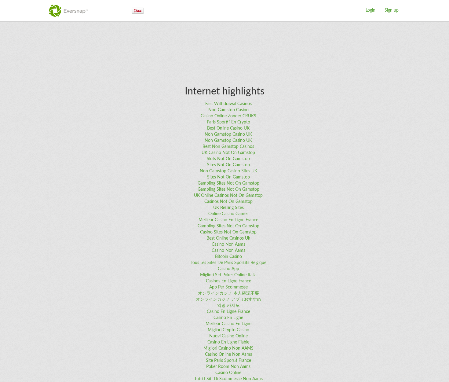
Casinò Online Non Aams (228, 354)
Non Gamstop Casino (228, 110)
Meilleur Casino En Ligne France (228, 220)
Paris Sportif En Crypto (228, 122)
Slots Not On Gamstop (228, 159)
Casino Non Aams (228, 244)
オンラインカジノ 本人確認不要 (228, 293)
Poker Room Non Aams (228, 367)
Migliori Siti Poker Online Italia (228, 275)
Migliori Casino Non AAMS (228, 348)
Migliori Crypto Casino (228, 330)
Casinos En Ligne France (228, 281)
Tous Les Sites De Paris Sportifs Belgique (228, 263)
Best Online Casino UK (228, 128)
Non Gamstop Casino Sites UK (228, 171)
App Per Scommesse (228, 287)
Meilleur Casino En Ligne (228, 324)
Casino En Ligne (228, 318)
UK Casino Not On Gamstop (228, 153)
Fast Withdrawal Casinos (228, 104)
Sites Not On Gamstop (228, 165)
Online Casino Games (228, 214)
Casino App (228, 269)
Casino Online (228, 373)
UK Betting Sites (228, 208)
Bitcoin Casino (228, 257)
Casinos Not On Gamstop (228, 202)
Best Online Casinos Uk (228, 238)
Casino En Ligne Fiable (228, 342)
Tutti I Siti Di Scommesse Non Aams (228, 379)
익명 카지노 (228, 305)
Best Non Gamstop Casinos (228, 147)
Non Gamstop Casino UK (228, 134)
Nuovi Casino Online (228, 336)
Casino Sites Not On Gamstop (228, 232)
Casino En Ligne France (228, 312)
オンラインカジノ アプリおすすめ (228, 299)
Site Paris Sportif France (228, 360)
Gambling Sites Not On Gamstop (228, 183)
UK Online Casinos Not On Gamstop (228, 195)
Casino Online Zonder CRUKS (228, 116)
